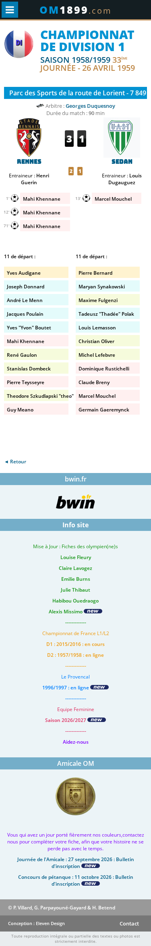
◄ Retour (15, 461)
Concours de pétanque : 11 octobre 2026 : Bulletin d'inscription (75, 880)
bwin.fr (76, 479)
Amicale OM (75, 763)
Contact (129, 923)
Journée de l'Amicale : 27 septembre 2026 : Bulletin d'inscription (75, 863)
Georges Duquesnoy (90, 105)
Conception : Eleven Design (36, 923)
